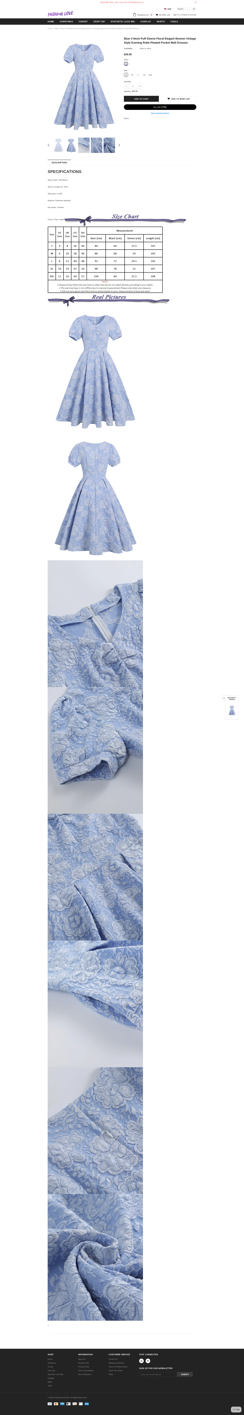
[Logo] (60, 13)
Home (50, 29)
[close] (195, 2)
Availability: (128, 48)
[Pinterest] (148, 1361)
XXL (150, 75)
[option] (84, 86)
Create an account (188, 15)
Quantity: (127, 81)
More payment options (160, 113)
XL (144, 75)
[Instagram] (141, 1361)
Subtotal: (127, 91)
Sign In (176, 15)
